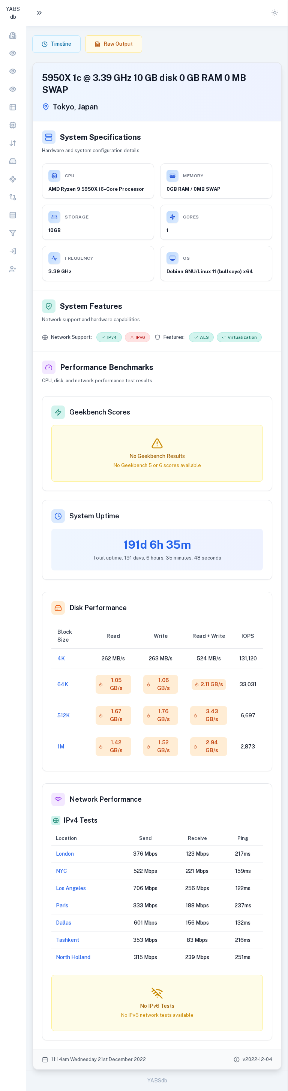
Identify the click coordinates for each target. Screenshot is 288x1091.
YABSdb (157, 1081)
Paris (62, 905)
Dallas (63, 923)
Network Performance (105, 799)
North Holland (73, 957)
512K (63, 715)
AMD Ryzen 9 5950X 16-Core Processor (96, 189)
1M (60, 747)
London (65, 854)
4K (61, 658)
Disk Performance (98, 608)
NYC (61, 871)
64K (62, 684)
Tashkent (67, 940)
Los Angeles (71, 888)
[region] (13, 152)
